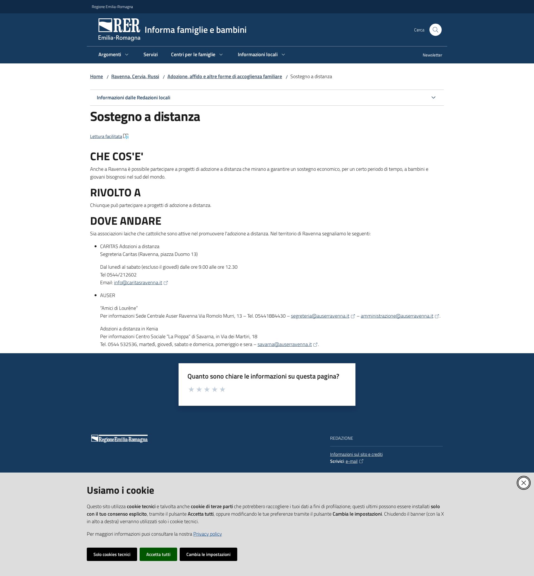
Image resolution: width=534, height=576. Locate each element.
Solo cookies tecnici (111, 554)
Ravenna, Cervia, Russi (135, 76)
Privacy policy (207, 534)
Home (96, 76)
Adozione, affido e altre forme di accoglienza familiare (224, 76)
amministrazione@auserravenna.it (397, 316)
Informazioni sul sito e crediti (356, 454)
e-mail (352, 461)
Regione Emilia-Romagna (112, 6)
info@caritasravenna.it (138, 282)
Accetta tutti (158, 554)
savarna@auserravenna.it (285, 344)
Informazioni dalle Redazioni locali (133, 97)
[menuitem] (429, 55)
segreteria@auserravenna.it (320, 316)
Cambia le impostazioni (208, 554)
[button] (435, 29)
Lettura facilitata (106, 136)
